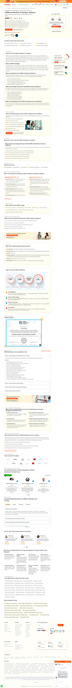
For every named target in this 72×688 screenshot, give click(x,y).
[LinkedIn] (38, 630)
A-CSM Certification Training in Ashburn (40, 603)
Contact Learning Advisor (12, 400)
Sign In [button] (64, 4)
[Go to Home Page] (5, 8)
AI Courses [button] (39, 4)
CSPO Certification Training (44, 614)
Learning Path (28, 634)
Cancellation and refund (19, 647)
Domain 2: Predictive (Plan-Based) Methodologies (14, 383)
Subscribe (60, 625)
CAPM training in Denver (9, 585)
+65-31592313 (60, 647)
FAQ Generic (28, 504)
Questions (27, 636)
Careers (5, 627)
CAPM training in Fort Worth (18, 585)
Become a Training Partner (8, 646)
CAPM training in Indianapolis (10, 587)
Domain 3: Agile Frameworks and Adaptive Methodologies (16, 387)
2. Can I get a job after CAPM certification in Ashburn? (15, 518)
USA (40, 642)
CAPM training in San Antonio (40, 592)
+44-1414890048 (41, 647)
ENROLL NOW (56, 26)
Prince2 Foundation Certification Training (11, 617)
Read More (11, 491)
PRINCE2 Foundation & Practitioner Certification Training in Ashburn (16, 614)
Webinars (27, 629)
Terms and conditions (18, 645)
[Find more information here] (63, 674)
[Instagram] (41, 630)
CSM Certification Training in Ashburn (25, 603)
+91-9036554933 (61, 644)
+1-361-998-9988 (41, 644)
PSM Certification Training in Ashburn (11, 603)
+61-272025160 (51, 647)
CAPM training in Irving (20, 587)
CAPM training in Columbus (29, 583)
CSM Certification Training (33, 614)
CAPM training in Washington (10, 596)
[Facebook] (39, 630)
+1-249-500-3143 (51, 644)
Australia (51, 646)
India (60, 642)
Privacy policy (17, 646)
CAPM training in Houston (38, 585)
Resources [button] (47, 4)
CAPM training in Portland (30, 592)
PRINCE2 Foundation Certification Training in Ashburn (14, 612)
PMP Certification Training (24, 617)
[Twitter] (43, 630)
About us (5, 624)
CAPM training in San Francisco (20, 594)
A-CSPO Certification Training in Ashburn (11, 605)
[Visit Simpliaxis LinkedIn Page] (17, 481)
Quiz (26, 637)
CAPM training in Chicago (19, 583)
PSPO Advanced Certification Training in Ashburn (13, 610)
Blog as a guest (17, 629)
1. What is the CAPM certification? (11, 508)
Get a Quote (17, 32)
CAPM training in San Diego (9, 594)
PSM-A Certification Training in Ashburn (41, 605)
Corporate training (18, 631)
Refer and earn (17, 628)
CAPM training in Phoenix (20, 592)
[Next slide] (28, 495)
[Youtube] (44, 630)
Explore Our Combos (56, 31)
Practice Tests (28, 628)
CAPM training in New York (40, 590)
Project (9, 8)
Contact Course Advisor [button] (58, 74)
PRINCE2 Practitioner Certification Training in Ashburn (33, 612)
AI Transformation (18, 633)
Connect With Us (10, 237)
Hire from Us (6, 645)
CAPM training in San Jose (31, 594)
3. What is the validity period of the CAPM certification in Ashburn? (17, 522)
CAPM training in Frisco (28, 585)
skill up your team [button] (57, 68)
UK (40, 646)
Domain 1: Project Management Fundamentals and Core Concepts (17, 355)
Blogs (27, 631)
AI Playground (17, 634)
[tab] (54, 29)
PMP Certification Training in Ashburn (29, 610)
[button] (14, 4)
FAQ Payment (21, 504)
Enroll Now (56, 62)
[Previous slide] (26, 495)
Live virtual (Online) (18, 624)
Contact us (6, 629)
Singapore (61, 646)
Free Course (28, 627)
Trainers (27, 633)
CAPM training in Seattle (40, 594)
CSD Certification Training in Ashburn (26, 605)
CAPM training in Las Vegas (40, 587)
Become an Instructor (7, 643)
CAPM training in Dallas (39, 583)
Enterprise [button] (51, 4)
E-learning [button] (43, 4)
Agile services (17, 627)
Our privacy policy (24, 686)
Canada (51, 642)
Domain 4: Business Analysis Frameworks (12, 390)
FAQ (15, 643)
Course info (28, 632)
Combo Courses (34, 4)
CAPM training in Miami (20, 590)
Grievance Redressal (7, 631)
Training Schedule (18, 632)
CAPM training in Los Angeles (9, 590)
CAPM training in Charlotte (9, 583)
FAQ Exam (14, 504)
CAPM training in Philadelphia (10, 592)
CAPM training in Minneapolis (30, 590)
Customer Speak (7, 628)
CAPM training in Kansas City (29, 587)
